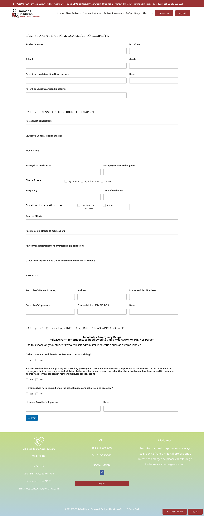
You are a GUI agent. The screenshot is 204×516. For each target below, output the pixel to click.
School (29, 59)
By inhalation (92, 181)
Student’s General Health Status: (44, 135)
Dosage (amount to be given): (119, 165)
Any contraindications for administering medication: (55, 245)
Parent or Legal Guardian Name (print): (47, 74)
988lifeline (38, 456)
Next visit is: (32, 275)
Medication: (32, 150)
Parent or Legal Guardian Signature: (46, 89)
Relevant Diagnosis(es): (39, 121)
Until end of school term (88, 207)
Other (108, 181)
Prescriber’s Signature (38, 305)
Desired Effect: (34, 216)
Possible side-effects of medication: (45, 231)
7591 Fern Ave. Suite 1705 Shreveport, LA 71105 (47, 4)
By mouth (74, 181)
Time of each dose (113, 190)
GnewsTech (134, 509)
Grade (132, 59)
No (41, 360)
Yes (31, 360)
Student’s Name (34, 44)
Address (81, 290)
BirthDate (134, 44)
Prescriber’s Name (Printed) (41, 290)
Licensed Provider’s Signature (42, 402)
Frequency (31, 190)
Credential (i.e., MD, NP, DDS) (93, 305)
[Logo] (39, 438)
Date (132, 74)
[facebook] (102, 472)
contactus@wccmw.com (90, 4)
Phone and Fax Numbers (142, 290)
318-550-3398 (177, 4)
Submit (32, 417)
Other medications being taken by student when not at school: (60, 260)
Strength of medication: (39, 165)
